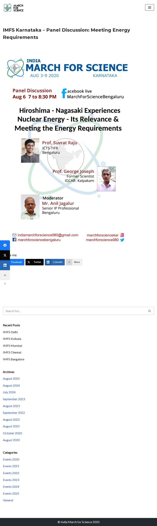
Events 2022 (11, 473)
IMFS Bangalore (13, 359)
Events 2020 (11, 459)
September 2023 (14, 399)
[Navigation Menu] (149, 7)
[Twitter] (5, 255)
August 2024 (11, 385)
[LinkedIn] (5, 265)
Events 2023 (11, 480)
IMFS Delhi (10, 332)
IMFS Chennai (12, 352)
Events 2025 (11, 493)
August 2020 (11, 440)
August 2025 (11, 378)
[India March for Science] (14, 7)
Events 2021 (11, 466)
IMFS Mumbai (12, 345)
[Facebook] (5, 245)
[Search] (150, 311)
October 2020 (12, 433)
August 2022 (11, 419)
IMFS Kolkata (12, 338)
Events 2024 (11, 486)
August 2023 (11, 406)
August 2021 (11, 426)
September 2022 (14, 412)
